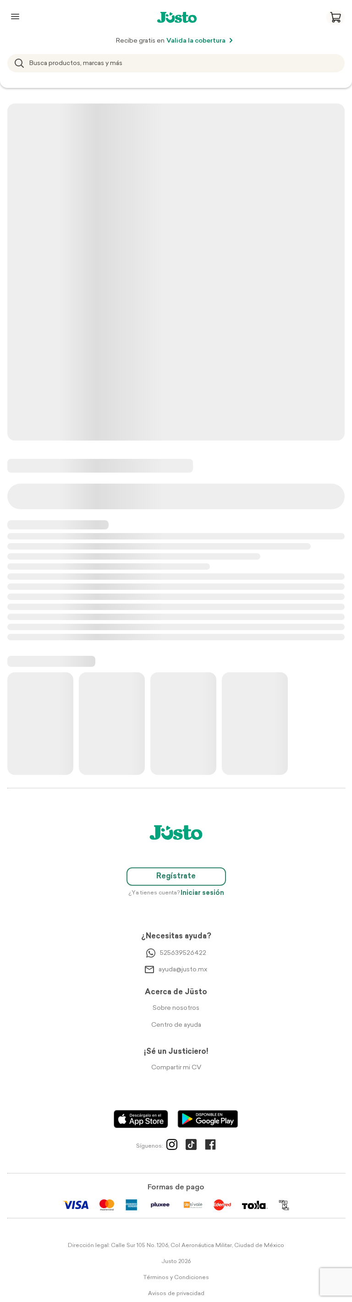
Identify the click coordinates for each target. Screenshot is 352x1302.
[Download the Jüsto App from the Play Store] (207, 1119)
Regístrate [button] (176, 876)
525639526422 (183, 953)
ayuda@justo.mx (183, 969)
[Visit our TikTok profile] (191, 1146)
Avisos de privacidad (176, 1294)
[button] (335, 17)
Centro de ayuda (176, 1025)
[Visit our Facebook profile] (210, 1146)
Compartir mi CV (176, 1067)
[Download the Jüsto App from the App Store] (141, 1119)
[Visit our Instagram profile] (171, 1146)
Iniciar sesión (202, 893)
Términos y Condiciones (176, 1277)
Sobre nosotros (176, 1008)
